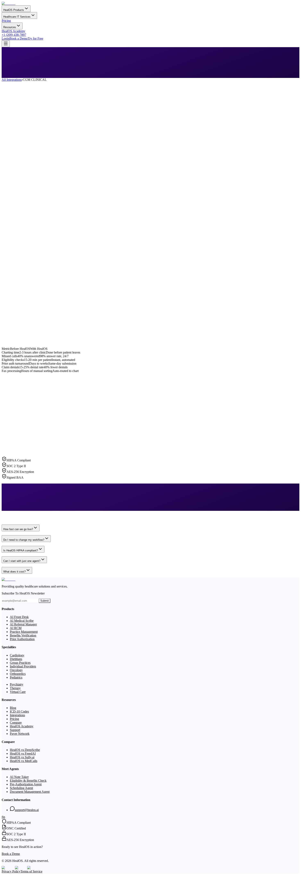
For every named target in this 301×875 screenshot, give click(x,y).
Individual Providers (23, 666)
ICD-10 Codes (19, 711)
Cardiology (17, 655)
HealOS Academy (13, 31)
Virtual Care (18, 692)
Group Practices (20, 662)
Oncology (16, 670)
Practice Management (24, 631)
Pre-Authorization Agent (26, 784)
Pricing (6, 20)
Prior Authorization (22, 639)
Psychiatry (16, 684)
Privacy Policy (11, 871)
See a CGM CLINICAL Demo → (24, 80)
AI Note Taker (19, 777)
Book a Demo (18, 38)
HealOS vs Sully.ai (22, 757)
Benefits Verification (23, 635)
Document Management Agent (30, 791)
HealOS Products (13, 9)
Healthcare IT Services (17, 16)
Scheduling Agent (21, 788)
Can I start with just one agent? (21, 560)
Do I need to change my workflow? (23, 539)
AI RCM (16, 628)
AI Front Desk (19, 617)
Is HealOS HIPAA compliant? (20, 550)
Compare (16, 722)
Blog (13, 708)
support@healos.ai (27, 810)
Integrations (17, 715)
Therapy (15, 688)
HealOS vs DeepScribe (25, 750)
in (4, 817)
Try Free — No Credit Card (64, 80)
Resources (9, 27)
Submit (44, 600)
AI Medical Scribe (22, 620)
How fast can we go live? (18, 529)
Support (15, 730)
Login (5, 38)
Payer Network (19, 733)
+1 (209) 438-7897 (14, 35)
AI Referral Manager (23, 624)
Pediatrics (16, 677)
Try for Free (35, 38)
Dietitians (16, 659)
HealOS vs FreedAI (23, 753)
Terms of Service (31, 871)
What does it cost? (14, 571)
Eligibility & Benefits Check (28, 780)
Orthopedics (18, 673)
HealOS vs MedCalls (23, 761)
